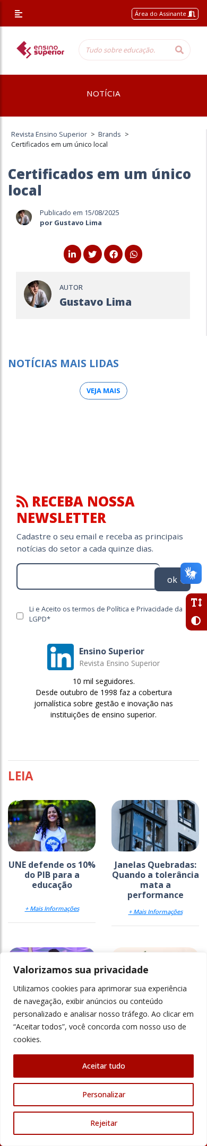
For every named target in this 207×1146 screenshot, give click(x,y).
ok (172, 579)
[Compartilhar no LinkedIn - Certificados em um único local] (72, 254)
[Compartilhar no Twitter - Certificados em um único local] (92, 254)
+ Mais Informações (52, 908)
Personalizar (103, 1094)
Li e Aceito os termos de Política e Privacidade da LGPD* (106, 614)
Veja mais (103, 390)
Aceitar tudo (103, 1066)
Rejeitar (103, 1123)
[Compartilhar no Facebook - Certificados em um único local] (113, 254)
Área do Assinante (161, 13)
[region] (103, 1049)
